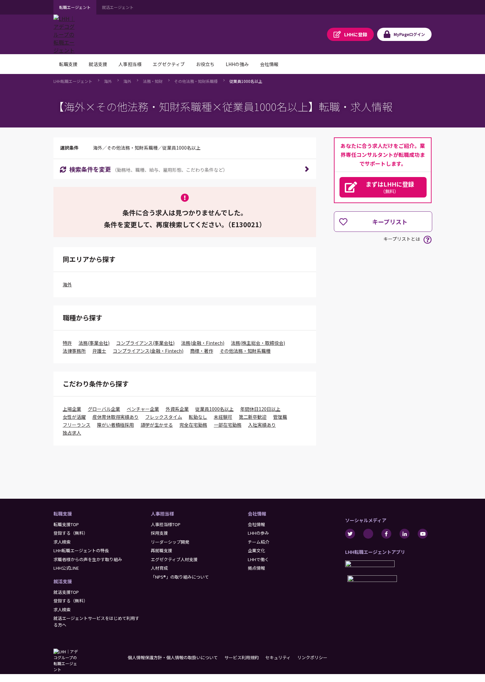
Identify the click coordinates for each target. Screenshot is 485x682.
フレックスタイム (163, 416)
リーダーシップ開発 (170, 542)
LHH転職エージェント (72, 81)
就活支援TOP (66, 592)
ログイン (409, 34)
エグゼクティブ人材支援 (174, 559)
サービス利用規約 (241, 657)
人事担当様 (162, 513)
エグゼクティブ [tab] (169, 64)
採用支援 (159, 533)
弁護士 (99, 350)
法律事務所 (74, 350)
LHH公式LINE (66, 568)
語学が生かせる (157, 424)
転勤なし (198, 416)
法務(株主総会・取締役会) (258, 343)
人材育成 (159, 568)
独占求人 (72, 432)
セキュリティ (278, 657)
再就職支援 (161, 550)
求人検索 (62, 542)
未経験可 (223, 416)
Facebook (386, 534)
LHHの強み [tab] (237, 64)
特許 (67, 343)
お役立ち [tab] (205, 64)
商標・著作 (201, 350)
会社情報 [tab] (269, 64)
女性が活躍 (74, 416)
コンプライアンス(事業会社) (145, 343)
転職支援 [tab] (68, 64)
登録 (355, 34)
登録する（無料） (70, 533)
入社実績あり (262, 424)
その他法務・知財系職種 (196, 81)
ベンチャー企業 (143, 409)
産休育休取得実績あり (115, 416)
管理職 (280, 416)
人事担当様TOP (165, 524)
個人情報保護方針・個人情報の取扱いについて (173, 657)
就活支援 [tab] (98, 64)
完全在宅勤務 (193, 424)
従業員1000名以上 (245, 81)
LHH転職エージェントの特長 (81, 550)
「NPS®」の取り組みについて (180, 577)
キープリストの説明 (427, 239)
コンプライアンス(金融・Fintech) (148, 350)
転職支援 (62, 513)
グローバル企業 (104, 409)
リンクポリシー (312, 657)
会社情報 (257, 513)
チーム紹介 (258, 542)
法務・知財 (153, 81)
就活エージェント (118, 7)
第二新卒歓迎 (253, 416)
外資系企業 (177, 409)
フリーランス (76, 424)
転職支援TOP (66, 524)
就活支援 (62, 581)
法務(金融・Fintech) (202, 343)
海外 (108, 81)
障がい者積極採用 (115, 424)
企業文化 (256, 550)
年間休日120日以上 (260, 409)
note (368, 534)
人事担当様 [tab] (130, 64)
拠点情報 (256, 568)
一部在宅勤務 (228, 424)
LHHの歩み (258, 533)
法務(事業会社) (94, 343)
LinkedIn (404, 534)
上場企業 (72, 409)
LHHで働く (258, 559)
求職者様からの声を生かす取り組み (87, 559)
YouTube (423, 534)
